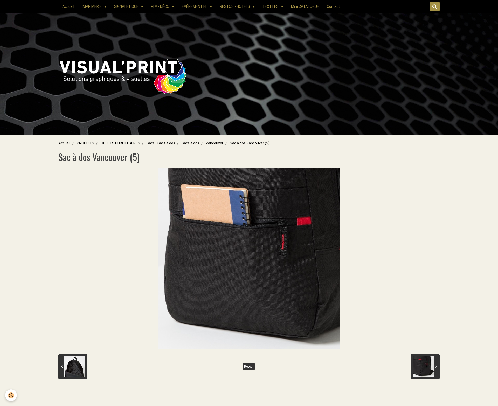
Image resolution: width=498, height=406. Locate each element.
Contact (333, 6)
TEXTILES (270, 6)
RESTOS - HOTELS (235, 6)
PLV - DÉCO (160, 6)
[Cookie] (11, 395)
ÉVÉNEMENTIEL (195, 6)
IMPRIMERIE (92, 6)
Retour (249, 366)
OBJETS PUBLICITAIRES (120, 143)
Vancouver (214, 143)
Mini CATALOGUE (305, 6)
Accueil (68, 6)
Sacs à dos (190, 143)
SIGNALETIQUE (126, 6)
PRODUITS (85, 143)
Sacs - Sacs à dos (161, 143)
